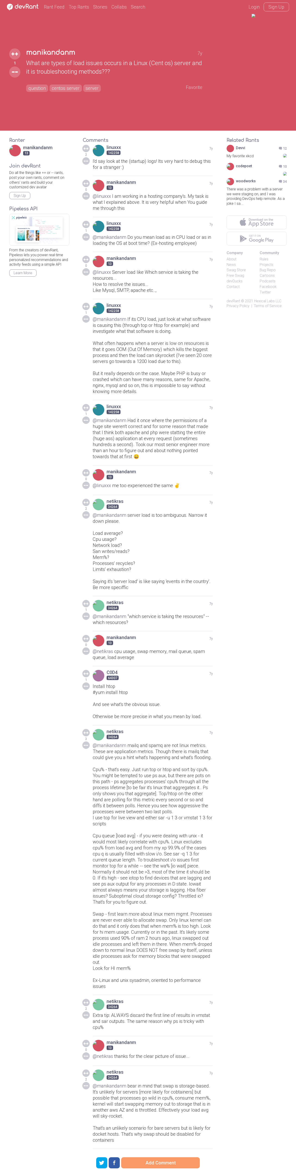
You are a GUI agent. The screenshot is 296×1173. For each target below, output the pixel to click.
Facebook (268, 286)
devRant (233, 301)
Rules (264, 259)
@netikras (103, 651)
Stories (100, 7)
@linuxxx (102, 196)
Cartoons (267, 275)
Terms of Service (268, 306)
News (231, 264)
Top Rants (79, 7)
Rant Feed (54, 7)
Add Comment (160, 1163)
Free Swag (235, 275)
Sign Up (276, 7)
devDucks (235, 281)
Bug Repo (268, 270)
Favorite (194, 87)
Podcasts (267, 281)
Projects (266, 264)
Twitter (265, 292)
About (231, 259)
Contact (233, 286)
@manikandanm (109, 237)
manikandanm (50, 52)
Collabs (119, 7)
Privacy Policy (238, 306)
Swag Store (236, 270)
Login (254, 7)
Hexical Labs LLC (267, 301)
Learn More (23, 273)
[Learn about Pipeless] (39, 230)
